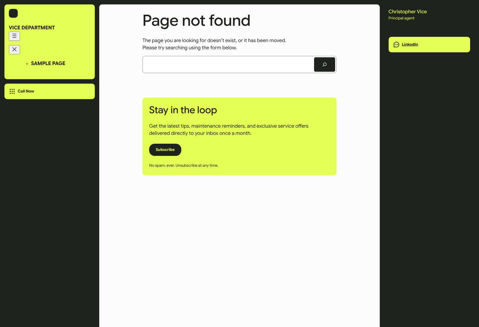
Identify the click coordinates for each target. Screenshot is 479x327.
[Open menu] (14, 36)
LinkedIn (410, 44)
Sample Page (48, 64)
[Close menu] (14, 49)
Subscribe (165, 149)
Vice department (32, 28)
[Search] (324, 64)
